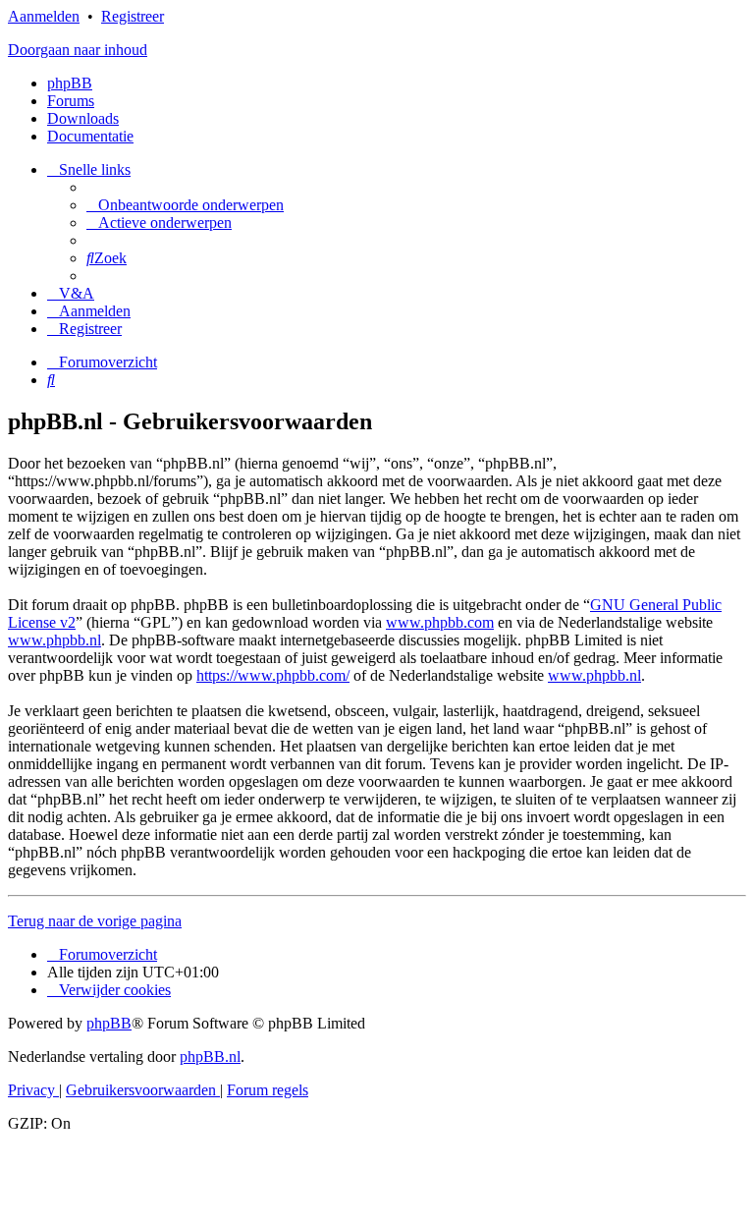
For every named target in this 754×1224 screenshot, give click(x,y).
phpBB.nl (210, 1056)
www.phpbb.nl (54, 640)
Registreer (132, 16)
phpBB (69, 83)
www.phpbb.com (440, 622)
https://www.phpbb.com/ (273, 675)
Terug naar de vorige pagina (95, 921)
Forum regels (267, 1090)
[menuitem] (185, 204)
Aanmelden (44, 16)
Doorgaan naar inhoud (77, 49)
